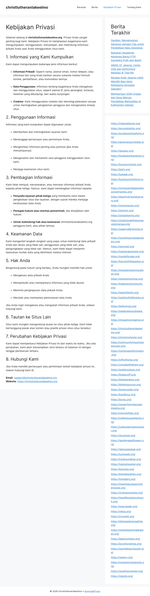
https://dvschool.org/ (123, 435)
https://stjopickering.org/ (125, 215)
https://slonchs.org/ (122, 210)
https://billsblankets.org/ (125, 379)
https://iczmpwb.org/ (123, 454)
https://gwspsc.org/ (122, 150)
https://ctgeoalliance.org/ (125, 123)
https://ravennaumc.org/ (125, 205)
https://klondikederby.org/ (126, 474)
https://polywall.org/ (122, 246)
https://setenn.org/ (122, 557)
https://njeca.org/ (121, 511)
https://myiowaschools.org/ (127, 492)
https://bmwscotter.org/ (125, 389)
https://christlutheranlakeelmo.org (37, 381)
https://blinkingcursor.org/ (126, 384)
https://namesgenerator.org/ (127, 251)
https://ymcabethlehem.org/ (127, 364)
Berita (95, 7)
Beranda (81, 7)
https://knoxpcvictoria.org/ (126, 164)
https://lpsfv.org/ (120, 169)
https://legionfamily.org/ (125, 292)
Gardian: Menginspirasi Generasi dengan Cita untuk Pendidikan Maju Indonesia (127, 44)
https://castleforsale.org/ (125, 256)
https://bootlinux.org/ (123, 394)
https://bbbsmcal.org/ (124, 306)
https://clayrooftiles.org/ (125, 413)
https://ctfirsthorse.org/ (124, 359)
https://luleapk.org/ (122, 174)
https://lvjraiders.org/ (123, 479)
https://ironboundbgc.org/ (126, 459)
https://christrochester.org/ (126, 337)
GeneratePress (92, 591)
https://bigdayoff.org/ (123, 374)
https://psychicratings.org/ (126, 543)
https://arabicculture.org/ (125, 369)
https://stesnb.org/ (122, 576)
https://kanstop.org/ (122, 469)
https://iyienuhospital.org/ (126, 464)
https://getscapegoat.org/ (126, 449)
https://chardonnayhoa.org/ (127, 278)
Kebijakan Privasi (112, 7)
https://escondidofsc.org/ (126, 128)
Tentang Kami (134, 7)
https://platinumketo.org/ (125, 538)
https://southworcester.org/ (127, 571)
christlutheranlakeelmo (27, 7)
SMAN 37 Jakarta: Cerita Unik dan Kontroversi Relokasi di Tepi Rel (125, 69)
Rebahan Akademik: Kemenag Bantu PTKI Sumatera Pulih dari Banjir (126, 56)
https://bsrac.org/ (121, 399)
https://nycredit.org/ (122, 516)
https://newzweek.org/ (124, 506)
